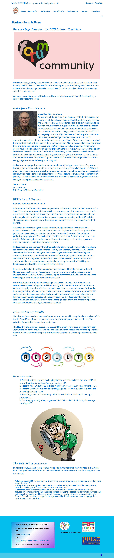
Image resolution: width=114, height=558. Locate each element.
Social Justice (59, 11)
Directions (96, 11)
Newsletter (99, 3)
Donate (85, 11)
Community (32, 11)
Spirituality (45, 11)
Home (23, 11)
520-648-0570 (17, 3)
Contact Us (89, 3)
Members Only (72, 11)
